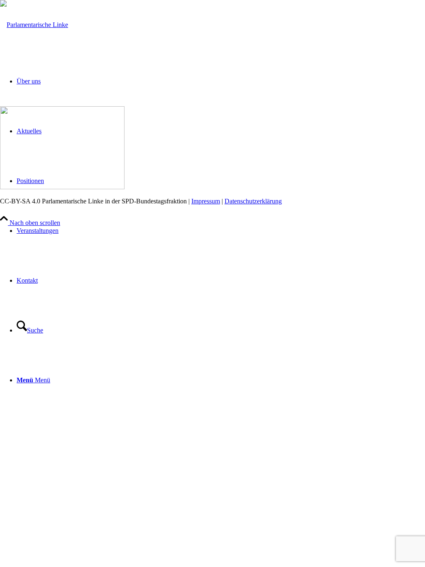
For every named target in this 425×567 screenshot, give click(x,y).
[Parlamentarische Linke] (34, 24)
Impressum (205, 201)
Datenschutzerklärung (253, 201)
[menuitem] (221, 231)
